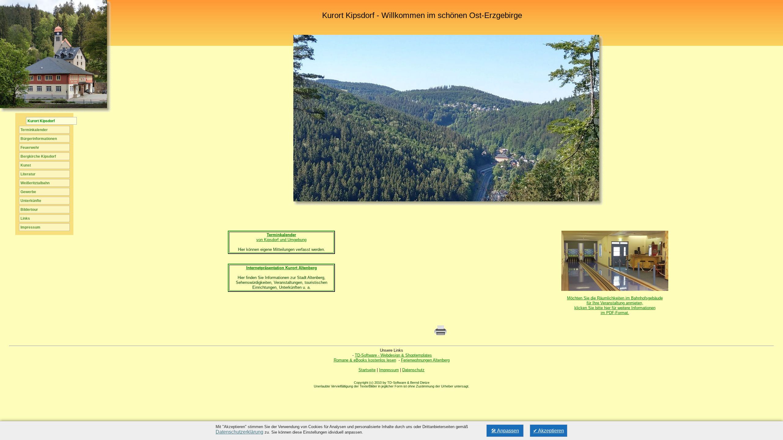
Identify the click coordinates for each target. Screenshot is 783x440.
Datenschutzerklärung (239, 432)
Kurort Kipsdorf (41, 121)
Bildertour (29, 209)
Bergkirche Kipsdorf (38, 156)
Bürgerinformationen (38, 139)
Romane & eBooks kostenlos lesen (365, 360)
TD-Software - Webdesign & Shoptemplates (393, 355)
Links (25, 218)
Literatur (27, 174)
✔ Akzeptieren (548, 430)
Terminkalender (34, 130)
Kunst (25, 165)
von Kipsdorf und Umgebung (281, 237)
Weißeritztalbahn (35, 183)
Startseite (367, 370)
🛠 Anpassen (505, 430)
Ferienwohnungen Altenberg (425, 360)
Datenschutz (413, 370)
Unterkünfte (30, 201)
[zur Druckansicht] (440, 334)
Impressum (389, 370)
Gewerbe (28, 192)
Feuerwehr (29, 147)
